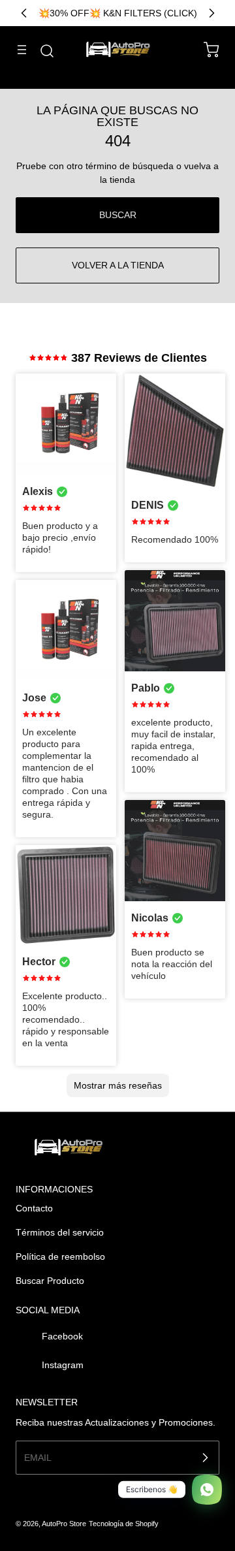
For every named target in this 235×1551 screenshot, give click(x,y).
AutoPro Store (64, 1523)
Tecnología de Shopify (124, 1523)
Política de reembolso (60, 1256)
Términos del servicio (60, 1232)
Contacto (34, 1208)
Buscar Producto (50, 1280)
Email (38, 1457)
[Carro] (205, 49)
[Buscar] (40, 51)
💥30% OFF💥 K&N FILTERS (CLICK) (118, 13)
